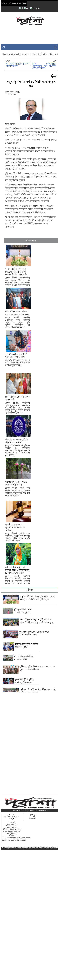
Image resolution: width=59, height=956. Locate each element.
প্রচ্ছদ (5, 54)
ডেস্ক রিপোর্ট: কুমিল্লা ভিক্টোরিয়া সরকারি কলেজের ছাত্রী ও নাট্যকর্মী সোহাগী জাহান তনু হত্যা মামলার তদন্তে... (17, 576)
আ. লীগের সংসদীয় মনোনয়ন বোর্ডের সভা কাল (17, 64)
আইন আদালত (15, 54)
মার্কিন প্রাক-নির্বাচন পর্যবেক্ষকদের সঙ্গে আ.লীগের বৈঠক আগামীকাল (44, 65)
